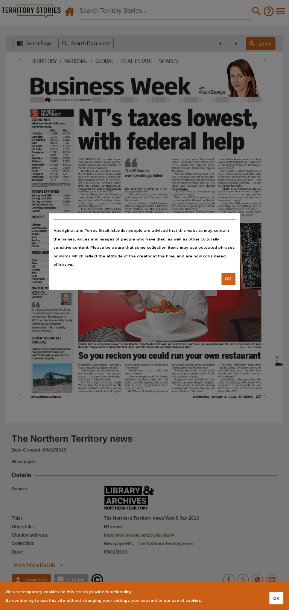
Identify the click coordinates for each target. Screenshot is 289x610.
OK (228, 278)
